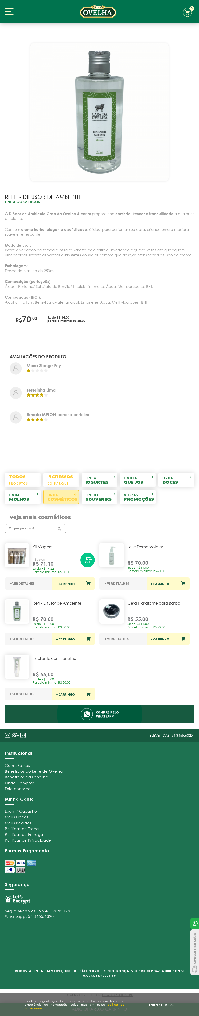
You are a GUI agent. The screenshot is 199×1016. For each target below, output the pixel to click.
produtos (18, 480)
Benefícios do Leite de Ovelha (34, 771)
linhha (133, 480)
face (23, 735)
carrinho (188, 11)
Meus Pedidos (18, 822)
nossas (139, 497)
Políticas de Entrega (24, 834)
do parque (60, 480)
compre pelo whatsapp (99, 714)
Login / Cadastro (21, 811)
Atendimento (194, 923)
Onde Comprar (19, 782)
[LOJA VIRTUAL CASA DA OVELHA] (98, 11)
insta (7, 735)
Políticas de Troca (22, 828)
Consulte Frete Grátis (194, 952)
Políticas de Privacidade (28, 840)
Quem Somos (17, 765)
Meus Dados (16, 817)
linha (97, 480)
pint (15, 735)
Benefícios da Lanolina (26, 777)
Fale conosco (18, 788)
